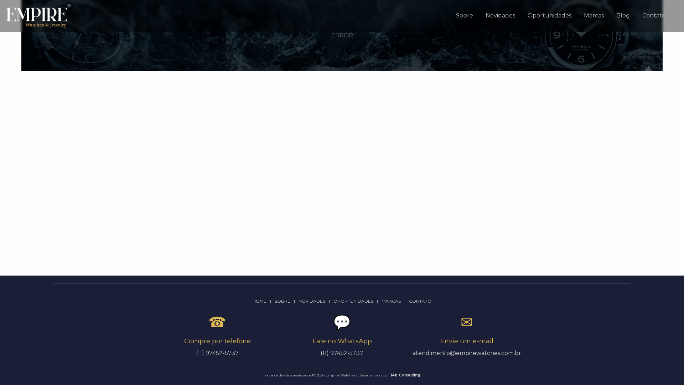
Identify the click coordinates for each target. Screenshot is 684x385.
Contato (653, 15)
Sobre (464, 15)
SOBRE (282, 301)
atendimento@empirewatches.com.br (467, 353)
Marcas (594, 15)
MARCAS (391, 301)
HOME (259, 301)
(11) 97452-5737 (342, 353)
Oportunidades (549, 15)
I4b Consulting (405, 375)
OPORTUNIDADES (353, 301)
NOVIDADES (312, 301)
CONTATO (420, 301)
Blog (623, 15)
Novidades (500, 15)
